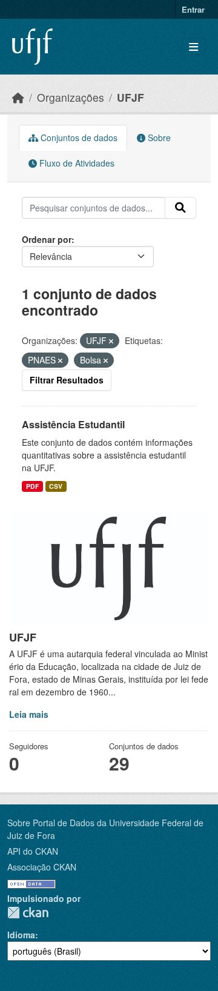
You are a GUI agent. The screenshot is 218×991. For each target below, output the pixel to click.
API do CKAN (32, 851)
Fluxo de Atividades (75, 163)
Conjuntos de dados (77, 137)
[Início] (18, 97)
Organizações (70, 97)
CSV (55, 486)
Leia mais (28, 714)
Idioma (21, 935)
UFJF (130, 97)
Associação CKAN (41, 867)
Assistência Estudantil (73, 424)
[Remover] (111, 341)
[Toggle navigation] (193, 47)
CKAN (27, 912)
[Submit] (180, 208)
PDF (32, 486)
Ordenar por (46, 239)
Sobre (158, 137)
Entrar (193, 9)
